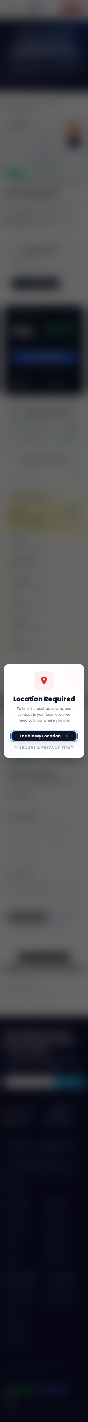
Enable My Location (40, 736)
